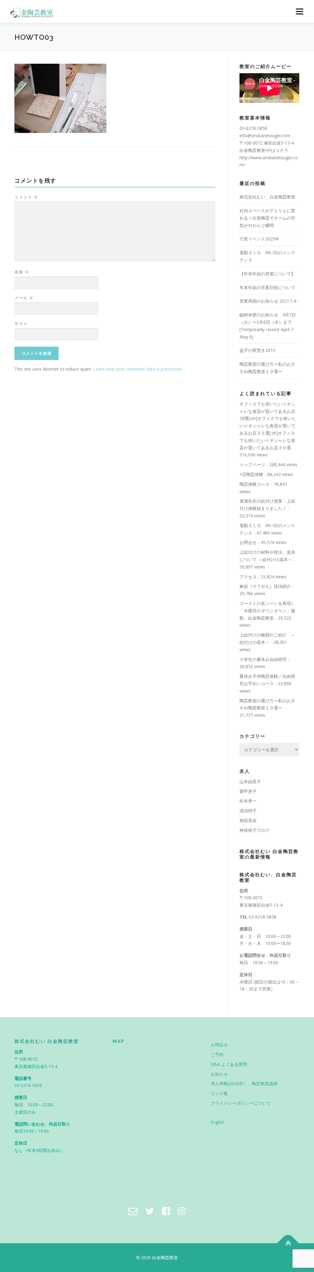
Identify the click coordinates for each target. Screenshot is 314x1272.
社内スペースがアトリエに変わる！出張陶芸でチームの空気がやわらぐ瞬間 (267, 218)
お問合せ (248, 542)
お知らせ (219, 1074)
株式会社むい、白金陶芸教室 (267, 197)
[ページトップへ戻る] (288, 1243)
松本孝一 (248, 801)
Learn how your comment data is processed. (137, 369)
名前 (21, 272)
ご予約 (217, 1054)
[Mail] (132, 1211)
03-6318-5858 (262, 917)
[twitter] (149, 1211)
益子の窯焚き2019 (257, 350)
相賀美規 (248, 820)
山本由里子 (250, 781)
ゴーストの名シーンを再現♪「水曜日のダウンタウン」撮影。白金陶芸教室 (267, 610)
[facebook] (166, 1211)
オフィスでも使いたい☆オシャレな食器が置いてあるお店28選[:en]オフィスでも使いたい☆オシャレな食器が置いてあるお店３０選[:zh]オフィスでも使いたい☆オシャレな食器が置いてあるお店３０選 (267, 426)
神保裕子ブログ (254, 830)
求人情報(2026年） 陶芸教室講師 (244, 1083)
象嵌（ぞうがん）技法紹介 (265, 586)
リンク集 (219, 1093)
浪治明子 (248, 810)
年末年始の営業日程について (267, 287)
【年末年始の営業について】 (267, 274)
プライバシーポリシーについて (241, 1103)
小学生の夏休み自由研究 (263, 659)
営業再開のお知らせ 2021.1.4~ (269, 301)
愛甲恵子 (248, 791)
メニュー (299, 11)
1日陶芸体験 (251, 474)
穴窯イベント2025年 (259, 239)
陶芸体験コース (254, 484)
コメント (26, 197)
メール (24, 297)
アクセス (248, 576)
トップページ (252, 464)
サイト (21, 323)
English (217, 1122)
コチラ (281, 150)
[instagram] (182, 1211)
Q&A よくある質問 (229, 1064)
